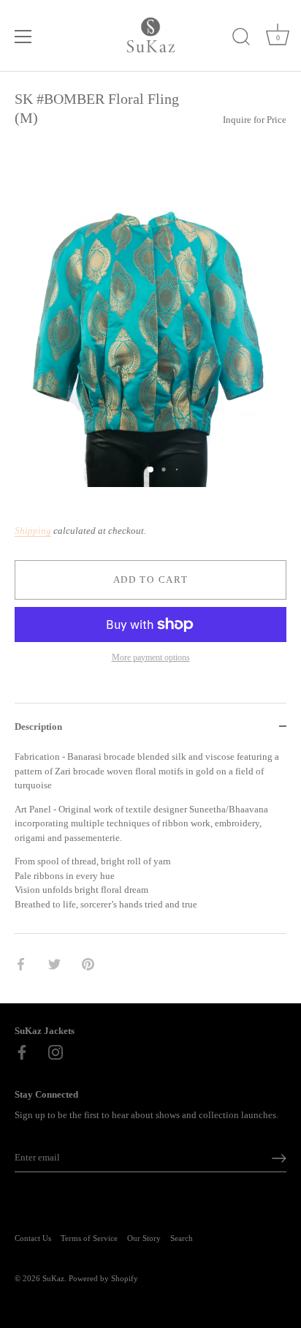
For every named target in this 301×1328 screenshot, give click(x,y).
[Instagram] (55, 1051)
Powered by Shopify (103, 1278)
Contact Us (33, 1238)
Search (181, 1238)
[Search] (241, 39)
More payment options (151, 658)
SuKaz (53, 1278)
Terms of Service (89, 1238)
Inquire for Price (254, 119)
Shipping (33, 530)
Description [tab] (38, 726)
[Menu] (23, 36)
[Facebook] (22, 1051)
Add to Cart (150, 579)
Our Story (144, 1238)
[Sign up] (279, 1158)
